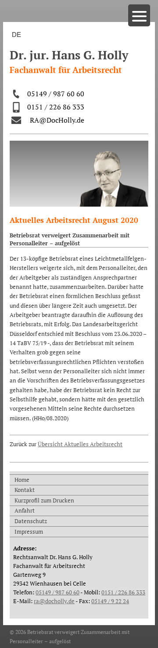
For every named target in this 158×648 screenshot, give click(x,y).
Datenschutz (30, 521)
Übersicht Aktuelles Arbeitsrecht (80, 444)
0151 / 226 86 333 (55, 107)
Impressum (28, 531)
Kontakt (24, 490)
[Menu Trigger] (139, 15)
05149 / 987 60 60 (55, 93)
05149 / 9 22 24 (110, 601)
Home (21, 480)
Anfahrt (24, 510)
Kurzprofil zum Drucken (44, 500)
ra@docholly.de (54, 601)
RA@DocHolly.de (57, 120)
